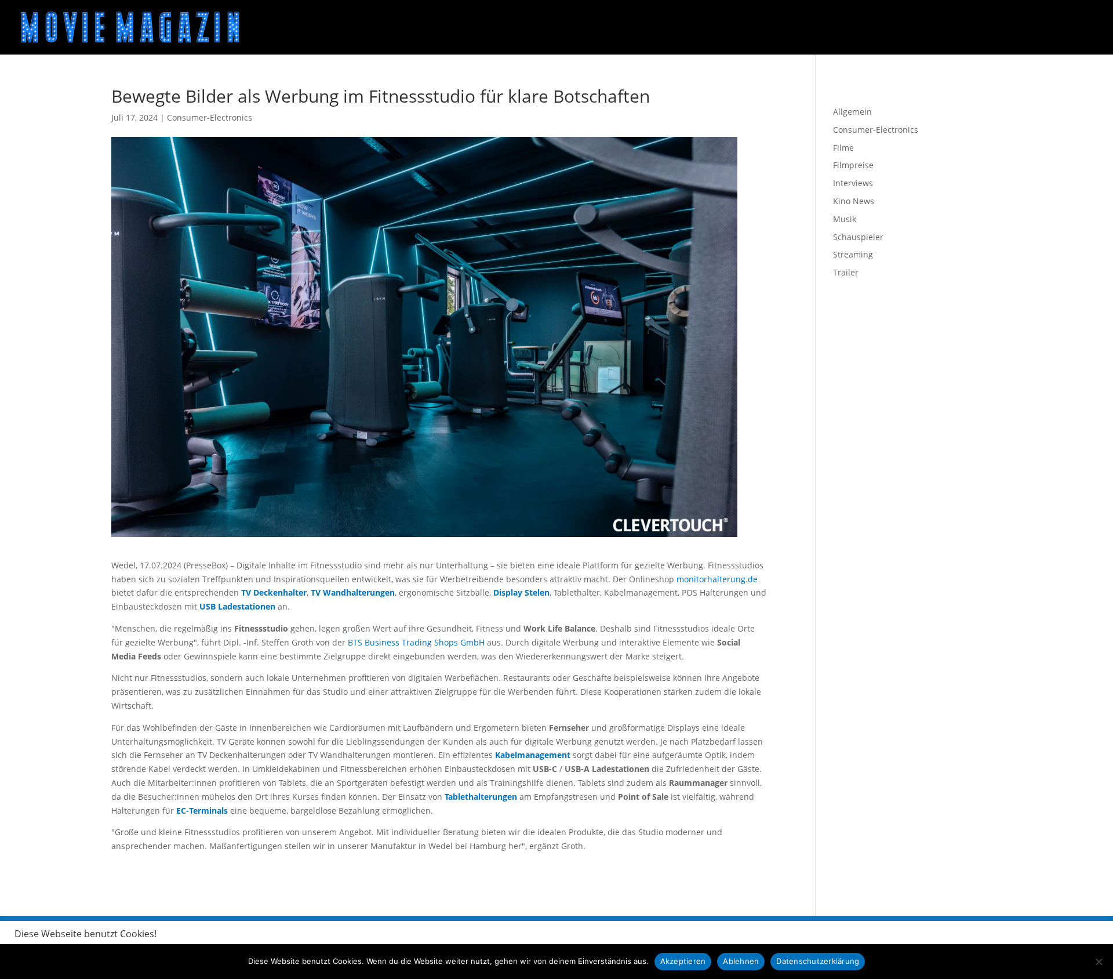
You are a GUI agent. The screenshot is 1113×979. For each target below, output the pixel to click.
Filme (843, 147)
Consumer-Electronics (209, 117)
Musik (844, 218)
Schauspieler (858, 236)
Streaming (853, 254)
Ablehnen (741, 961)
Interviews (853, 182)
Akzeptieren (683, 961)
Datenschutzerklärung (817, 961)
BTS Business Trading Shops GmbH (416, 642)
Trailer (846, 272)
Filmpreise (853, 165)
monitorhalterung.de (717, 579)
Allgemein (852, 111)
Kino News (853, 200)
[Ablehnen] (1098, 961)
